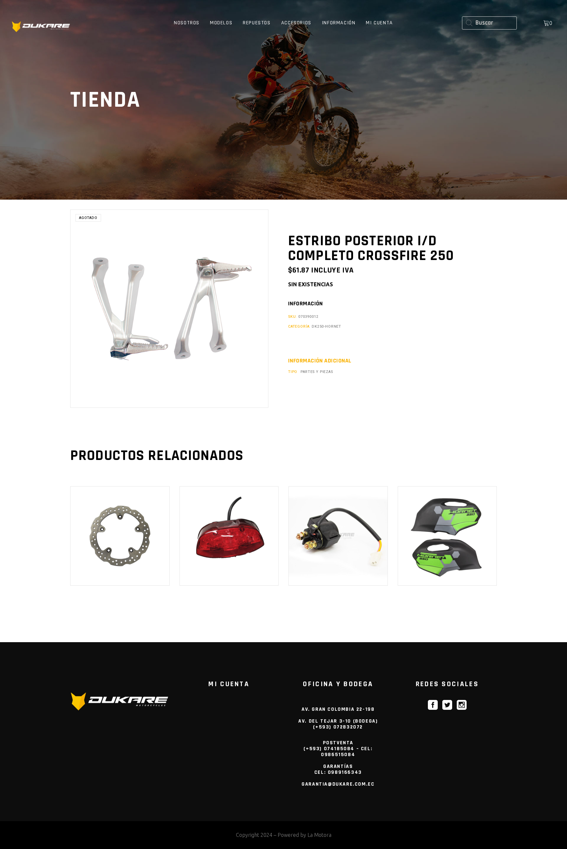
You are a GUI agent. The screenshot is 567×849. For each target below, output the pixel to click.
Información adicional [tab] (319, 361)
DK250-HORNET (326, 326)
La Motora (319, 835)
